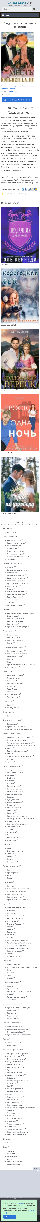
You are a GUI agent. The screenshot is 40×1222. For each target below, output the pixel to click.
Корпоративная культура (16, 543)
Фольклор (6, 1139)
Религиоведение (13, 821)
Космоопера (11, 1083)
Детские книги (8, 631)
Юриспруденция (13, 837)
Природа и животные (15, 894)
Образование (7, 844)
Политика (10, 813)
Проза (5, 904)
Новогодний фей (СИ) (8, 325)
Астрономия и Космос (15, 773)
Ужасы (9, 1116)
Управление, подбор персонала (18, 556)
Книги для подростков (15, 640)
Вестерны (10, 886)
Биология (10, 775)
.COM (20, 2)
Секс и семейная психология (17, 824)
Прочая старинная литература (18, 1035)
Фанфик (10, 978)
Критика (10, 659)
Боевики (10, 567)
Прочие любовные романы (17, 751)
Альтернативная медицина (16, 770)
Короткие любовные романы (17, 740)
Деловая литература (10, 536)
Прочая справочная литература (18, 1008)
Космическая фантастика (16, 1081)
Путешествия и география (16, 900)
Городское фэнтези (14, 1062)
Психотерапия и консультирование (20, 819)
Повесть (10, 929)
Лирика (9, 875)
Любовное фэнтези (14, 1091)
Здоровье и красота (14, 678)
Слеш (9, 754)
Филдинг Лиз (12, 91)
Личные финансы (13, 546)
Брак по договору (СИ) (9, 513)
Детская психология (14, 794)
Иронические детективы (16, 575)
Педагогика (11, 810)
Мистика (10, 1094)
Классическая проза (14, 918)
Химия (9, 835)
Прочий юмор (12, 1156)
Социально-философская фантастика (20, 1108)
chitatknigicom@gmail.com (12, 1198)
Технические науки (14, 827)
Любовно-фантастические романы (19, 743)
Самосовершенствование (16, 997)
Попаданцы (11, 1099)
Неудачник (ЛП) (6, 264)
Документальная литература (13, 647)
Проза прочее (12, 932)
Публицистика (12, 667)
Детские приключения (15, 621)
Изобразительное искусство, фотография (22, 967)
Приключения (8, 882)
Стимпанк (10, 1110)
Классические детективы (16, 581)
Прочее (5, 961)
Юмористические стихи (15, 1164)
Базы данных (12, 724)
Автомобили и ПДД (14, 1043)
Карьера (10, 859)
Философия (11, 832)
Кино (9, 970)
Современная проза (14, 951)
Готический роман (13, 1064)
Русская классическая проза (17, 940)
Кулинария (11, 681)
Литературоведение (14, 802)
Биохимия (10, 781)
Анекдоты (10, 1151)
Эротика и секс (12, 697)
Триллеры (10, 602)
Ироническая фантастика (16, 1070)
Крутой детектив (13, 586)
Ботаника (10, 783)
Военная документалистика (17, 654)
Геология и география (15, 789)
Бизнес (9, 848)
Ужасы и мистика (13, 1119)
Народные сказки (13, 1143)
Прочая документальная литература (20, 665)
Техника (6, 1039)
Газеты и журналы (13, 964)
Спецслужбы (11, 532)
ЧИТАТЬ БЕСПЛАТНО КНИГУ (18, 100)
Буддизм (10, 986)
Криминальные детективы (16, 584)
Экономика (11, 559)
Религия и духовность (10, 982)
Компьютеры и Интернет (12, 720)
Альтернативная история (16, 1054)
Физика (10, 829)
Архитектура (11, 1045)
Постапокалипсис (13, 1102)
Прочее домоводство (15, 683)
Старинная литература (11, 1023)
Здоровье (10, 854)
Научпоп (10, 662)
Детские (6, 609)
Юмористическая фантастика (17, 1132)
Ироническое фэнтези (15, 1072)
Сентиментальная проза (16, 945)
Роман (9, 937)
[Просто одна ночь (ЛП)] (20, 422)
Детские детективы (14, 637)
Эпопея (10, 954)
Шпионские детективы (15, 605)
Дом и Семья (7, 672)
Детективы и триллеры (11, 563)
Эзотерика (11, 1000)
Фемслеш (10, 759)
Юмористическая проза (15, 1162)
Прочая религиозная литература (19, 991)
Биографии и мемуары (15, 651)
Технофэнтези (12, 1113)
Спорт (9, 692)
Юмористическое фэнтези (16, 1135)
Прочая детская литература (17, 627)
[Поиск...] (34, 9)
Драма (9, 705)
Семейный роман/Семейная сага (19, 943)
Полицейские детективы (16, 594)
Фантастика (11, 1121)
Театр (9, 975)
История (10, 856)
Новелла (10, 927)
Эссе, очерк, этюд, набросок (17, 956)
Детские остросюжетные (16, 619)
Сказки (9, 643)
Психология (11, 862)
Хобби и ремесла (13, 694)
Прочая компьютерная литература (19, 729)
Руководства (11, 1013)
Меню (7, 15)
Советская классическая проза (18, 948)
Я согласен (11, 1217)
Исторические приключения (17, 889)
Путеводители (12, 1010)
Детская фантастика (14, 635)
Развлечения (11, 686)
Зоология (10, 797)
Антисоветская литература (16, 908)
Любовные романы (13, 86)
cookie (21, 1203)
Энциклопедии (12, 1018)
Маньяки (10, 589)
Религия (10, 994)
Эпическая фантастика (15, 1129)
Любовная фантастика (15, 1089)
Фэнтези (10, 1127)
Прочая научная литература (17, 816)
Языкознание (12, 840)
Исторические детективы (16, 578)
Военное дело (8, 528)
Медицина (11, 805)
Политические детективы (16, 592)
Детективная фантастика (16, 1067)
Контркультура (12, 921)
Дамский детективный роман (17, 570)
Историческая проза (14, 916)
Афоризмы (11, 910)
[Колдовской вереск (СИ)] (20, 359)
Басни (9, 870)
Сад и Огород (12, 689)
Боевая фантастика (14, 1056)
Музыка (10, 973)
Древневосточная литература (17, 1029)
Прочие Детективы (14, 597)
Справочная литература (11, 1004)
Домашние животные (15, 675)
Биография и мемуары (15, 851)
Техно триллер (12, 600)
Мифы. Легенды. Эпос (15, 1032)
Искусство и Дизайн (14, 656)
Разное (9, 716)
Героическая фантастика (16, 1059)
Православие (12, 989)
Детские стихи (12, 624)
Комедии (10, 1154)
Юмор (5, 1147)
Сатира (9, 1159)
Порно (9, 748)
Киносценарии (12, 708)
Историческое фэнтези (15, 1075)
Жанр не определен (10, 712)
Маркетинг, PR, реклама (15, 551)
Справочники (12, 1016)
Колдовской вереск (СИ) (9, 390)
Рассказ (10, 935)
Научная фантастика (14, 1097)
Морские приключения (15, 892)
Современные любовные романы (19, 756)
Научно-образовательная (12, 766)
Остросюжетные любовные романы (20, 746)
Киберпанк (11, 1078)
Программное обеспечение (17, 727)
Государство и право (14, 791)
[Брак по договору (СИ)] (20, 484)
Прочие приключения (15, 897)
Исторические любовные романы (19, 737)
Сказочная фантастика (15, 1105)
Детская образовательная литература (20, 613)
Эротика (10, 762)
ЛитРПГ (9, 1086)
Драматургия (7, 701)
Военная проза (12, 913)
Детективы (11, 573)
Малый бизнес (12, 548)
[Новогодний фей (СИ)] (20, 296)
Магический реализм (15, 924)
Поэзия (9, 878)
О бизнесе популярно (15, 554)
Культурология (12, 800)
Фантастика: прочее (14, 1124)
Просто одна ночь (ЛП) (9, 452)
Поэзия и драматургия (11, 866)
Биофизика (11, 778)
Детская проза (12, 616)
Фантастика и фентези (11, 1050)
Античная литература (14, 1027)
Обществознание (13, 808)
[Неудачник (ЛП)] (20, 235)
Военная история (13, 786)
